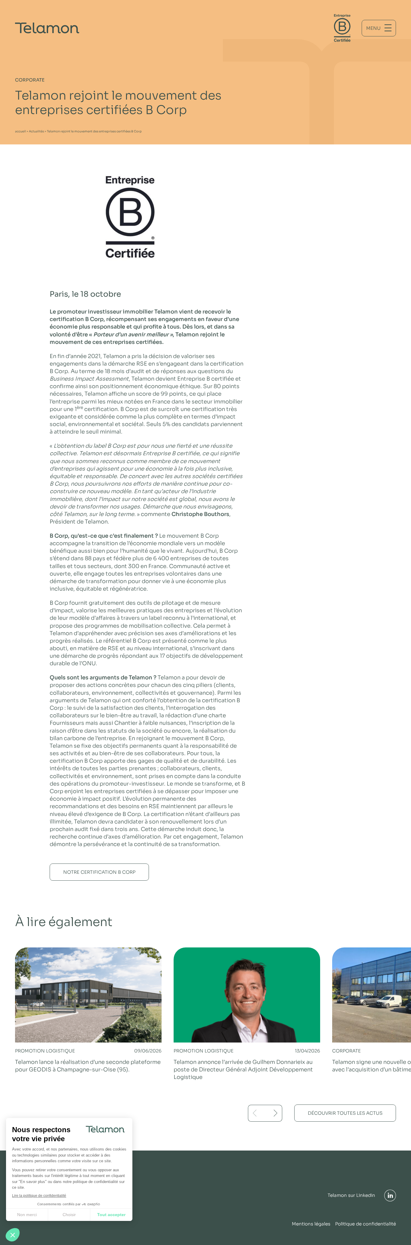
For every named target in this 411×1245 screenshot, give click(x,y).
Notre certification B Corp (99, 872)
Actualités (36, 131)
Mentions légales (311, 1224)
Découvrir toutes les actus (345, 1113)
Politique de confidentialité (365, 1224)
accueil (20, 131)
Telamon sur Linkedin (351, 1195)
